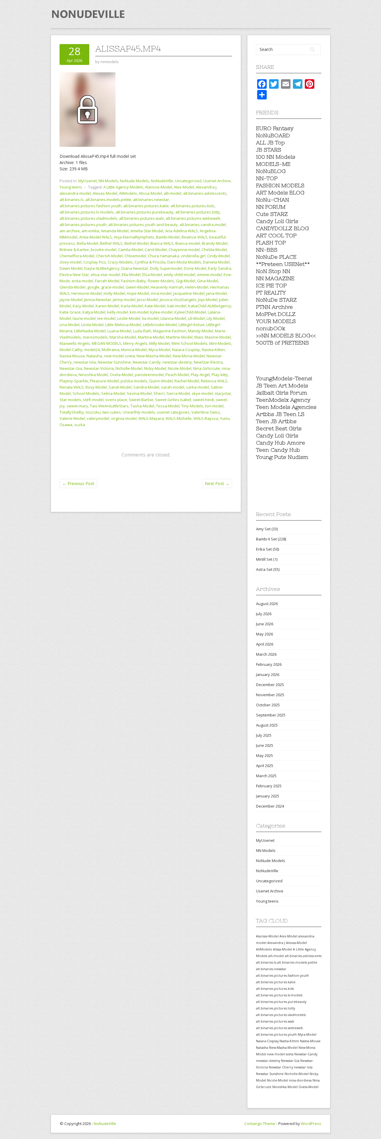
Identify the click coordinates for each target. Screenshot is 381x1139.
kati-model (176, 305)
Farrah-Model (107, 280)
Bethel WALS (111, 243)
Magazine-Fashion (169, 331)
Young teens (71, 187)
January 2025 (267, 796)
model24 (92, 349)
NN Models (108, 180)
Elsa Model (152, 274)
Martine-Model (179, 337)
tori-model (214, 406)
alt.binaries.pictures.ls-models (87, 212)
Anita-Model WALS (95, 237)
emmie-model (209, 274)
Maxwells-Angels (75, 343)
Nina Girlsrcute (206, 368)
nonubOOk (270, 328)
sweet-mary (77, 406)
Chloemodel (135, 255)
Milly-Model (159, 343)
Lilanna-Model (173, 318)
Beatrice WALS (194, 237)
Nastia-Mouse (72, 356)
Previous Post (78, 483)
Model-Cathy (71, 349)
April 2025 (264, 765)
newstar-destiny (177, 362)
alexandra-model (75, 193)
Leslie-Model (128, 318)
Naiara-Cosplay (186, 349)
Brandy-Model (214, 243)
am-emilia (90, 230)
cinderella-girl (193, 255)
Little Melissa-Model (123, 324)
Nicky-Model (155, 368)
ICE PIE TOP (271, 285)
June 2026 (264, 624)
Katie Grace (70, 312)
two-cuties (111, 412)
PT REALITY (271, 292)
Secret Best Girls (279, 428)
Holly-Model (114, 293)
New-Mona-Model (189, 356)
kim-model (139, 312)
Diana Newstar (134, 268)
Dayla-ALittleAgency (102, 268)
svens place (116, 399)
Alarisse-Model (158, 187)
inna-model (161, 293)
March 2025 (266, 775)
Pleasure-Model (104, 381)
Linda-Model (92, 324)
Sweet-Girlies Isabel (173, 399)
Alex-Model (184, 187)
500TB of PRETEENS (282, 342)
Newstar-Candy (147, 362)
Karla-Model (132, 305)
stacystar (223, 393)
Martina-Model (151, 337)
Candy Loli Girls (277, 221)
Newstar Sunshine (114, 362)
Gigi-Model (185, 280)
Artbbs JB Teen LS (280, 414)
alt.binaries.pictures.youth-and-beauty (143, 224)
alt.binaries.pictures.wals (141, 218)
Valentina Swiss (205, 412)
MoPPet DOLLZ (276, 314)
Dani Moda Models (184, 262)
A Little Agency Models (123, 187)
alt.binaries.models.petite (108, 199)
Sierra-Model (178, 393)
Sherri (159, 393)
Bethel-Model (136, 243)
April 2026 (264, 644)
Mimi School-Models (189, 343)
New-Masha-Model (154, 356)
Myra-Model (159, 349)
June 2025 (264, 745)
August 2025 (267, 725)
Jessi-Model (147, 299)
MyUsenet (87, 180)
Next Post (217, 483)
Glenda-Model (72, 287)
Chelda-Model (214, 249)
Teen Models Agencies (286, 407)
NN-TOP (266, 178)
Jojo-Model (207, 299)
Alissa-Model (150, 193)
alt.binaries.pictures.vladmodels (88, 218)
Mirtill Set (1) (266, 559)
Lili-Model (196, 318)
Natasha (94, 356)
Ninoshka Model (93, 374)
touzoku (93, 412)
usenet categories (173, 412)
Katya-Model (93, 312)
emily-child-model (179, 274)
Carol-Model (156, 249)
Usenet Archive (217, 180)
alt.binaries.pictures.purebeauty (144, 212)
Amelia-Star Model (146, 230)
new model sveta (119, 356)
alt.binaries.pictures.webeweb (193, 218)
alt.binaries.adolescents (205, 193)
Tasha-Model (142, 406)
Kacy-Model (83, 305)
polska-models (134, 381)
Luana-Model (119, 331)
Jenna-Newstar (97, 299)
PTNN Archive (274, 307)
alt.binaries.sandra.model (202, 224)
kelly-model (117, 312)
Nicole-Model (179, 368)
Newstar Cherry (281, 1067)
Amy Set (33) (267, 529)
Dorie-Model (195, 268)
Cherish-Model (109, 255)
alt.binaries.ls (72, 199)
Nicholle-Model (128, 368)
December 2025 (270, 684)
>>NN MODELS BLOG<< (286, 335)
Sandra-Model (146, 387)
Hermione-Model (86, 293)
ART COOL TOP (276, 235)
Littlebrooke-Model (160, 324)
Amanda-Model (115, 230)
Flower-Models (161, 280)
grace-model (112, 287)
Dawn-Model (71, 268)
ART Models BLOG (280, 192)
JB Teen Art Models (282, 385)
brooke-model (103, 249)
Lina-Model (69, 324)
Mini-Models (220, 343)
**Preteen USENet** (283, 264)
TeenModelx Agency (283, 400)
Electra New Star (74, 274)
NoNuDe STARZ (276, 300)
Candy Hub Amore (280, 443)
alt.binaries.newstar (151, 199)
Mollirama (110, 349)
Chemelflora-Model (77, 255)
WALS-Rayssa (205, 418)
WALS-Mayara (151, 418)
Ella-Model (131, 274)
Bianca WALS (162, 243)
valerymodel (98, 418)
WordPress (311, 1123)
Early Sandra (219, 268)
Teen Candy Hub (278, 450)
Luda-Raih (142, 331)
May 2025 (264, 755)
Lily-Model (216, 318)
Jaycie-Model (71, 299)
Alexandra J (206, 187)
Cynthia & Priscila (150, 262)
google (93, 287)
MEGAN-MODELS (106, 343)
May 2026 (264, 634)
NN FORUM (270, 207)
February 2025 (269, 786)
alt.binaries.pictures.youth (83, 224)
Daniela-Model (216, 262)
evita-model (82, 280)
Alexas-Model (105, 193)
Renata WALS (72, 387)
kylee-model (161, 312)
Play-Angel (200, 374)
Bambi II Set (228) (271, 539)
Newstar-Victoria (99, 368)
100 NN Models (275, 157)
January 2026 (267, 674)
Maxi (198, 337)
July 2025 (263, 735)
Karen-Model (107, 305)
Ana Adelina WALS (181, 230)
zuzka (79, 424)
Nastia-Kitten (213, 349)
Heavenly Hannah (167, 287)
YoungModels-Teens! (284, 378)
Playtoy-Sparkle (74, 381)
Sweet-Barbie (141, 399)
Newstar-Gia (71, 368)
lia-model (150, 318)
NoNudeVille (162, 180)
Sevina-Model (139, 393)
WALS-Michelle (178, 418)
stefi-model (93, 399)
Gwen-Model (137, 287)
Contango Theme (259, 1123)
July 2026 (263, 613)
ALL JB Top (270, 142)
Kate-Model (155, 305)
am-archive (70, 230)
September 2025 (270, 715)
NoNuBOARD (273, 135)
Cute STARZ (272, 214)
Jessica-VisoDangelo (178, 299)
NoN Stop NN (273, 271)
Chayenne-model (184, 249)
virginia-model (124, 418)
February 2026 (269, 664)
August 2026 (267, 603)
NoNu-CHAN (272, 200)
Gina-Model (207, 280)
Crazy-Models (120, 262)
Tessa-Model (167, 406)
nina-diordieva (300, 1080)
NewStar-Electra (208, 362)
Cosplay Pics (94, 262)
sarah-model (172, 387)
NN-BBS (266, 250)
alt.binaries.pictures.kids (193, 205)
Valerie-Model (72, 418)
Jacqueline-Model (188, 293)
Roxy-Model (96, 387)
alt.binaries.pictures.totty (197, 212)
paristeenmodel (149, 374)
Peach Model (177, 374)
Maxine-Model (218, 337)
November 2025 (270, 694)
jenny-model (124, 299)
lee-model (106, 318)
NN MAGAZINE (275, 278)
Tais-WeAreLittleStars (109, 406)
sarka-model (197, 387)
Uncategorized (188, 180)
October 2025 (268, 705)
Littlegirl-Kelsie (191, 324)
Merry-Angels (135, 343)
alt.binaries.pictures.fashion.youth (90, 205)
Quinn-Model (161, 381)
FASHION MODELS (280, 185)
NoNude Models (134, 180)
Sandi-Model (120, 387)
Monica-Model (134, 349)
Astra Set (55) (267, 569)
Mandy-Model (200, 331)
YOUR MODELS (276, 321)
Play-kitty (220, 374)
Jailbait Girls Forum (281, 392)
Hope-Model (138, 293)
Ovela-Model (121, 374)
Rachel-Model (186, 381)
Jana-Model (216, 293)
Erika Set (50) (267, 549)
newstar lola (85, 362)
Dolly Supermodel (166, 268)
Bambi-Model (168, 237)
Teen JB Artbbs (276, 421)
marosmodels (95, 337)
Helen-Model (196, 287)
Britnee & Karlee (74, 249)
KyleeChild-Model (190, 312)
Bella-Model (87, 243)
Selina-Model (113, 393)
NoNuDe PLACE (276, 257)
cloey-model (71, 262)
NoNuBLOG (271, 171)
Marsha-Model (123, 337)
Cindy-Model (218, 255)
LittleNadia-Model (90, 331)
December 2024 (270, 806)
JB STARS (268, 150)
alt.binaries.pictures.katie (146, 205)
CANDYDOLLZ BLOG (282, 228)
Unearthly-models (139, 412)
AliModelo (128, 193)
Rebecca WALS (214, 381)
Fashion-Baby (133, 280)
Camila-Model (130, 249)
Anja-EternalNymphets (134, 237)
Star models (70, 399)
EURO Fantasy (274, 128)
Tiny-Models (192, 406)
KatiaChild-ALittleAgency (209, 305)
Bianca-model (187, 243)
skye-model (202, 393)
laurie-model (84, 318)
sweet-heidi (203, 399)
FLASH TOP (271, 242)
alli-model (172, 193)
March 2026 (266, 654)
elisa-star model (105, 274)
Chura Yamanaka (163, 255)
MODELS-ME (273, 164)
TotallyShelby (72, 412)
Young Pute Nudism (282, 457)
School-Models (86, 393)
